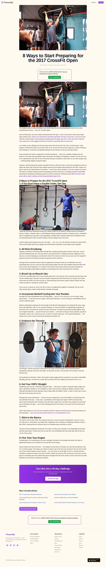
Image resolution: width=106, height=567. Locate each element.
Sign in (101, 2)
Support (81, 538)
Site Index (57, 551)
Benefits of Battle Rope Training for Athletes (66, 497)
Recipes (57, 538)
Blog (56, 543)
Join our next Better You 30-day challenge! (66, 518)
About (80, 536)
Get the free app (53, 478)
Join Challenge (55, 77)
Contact (81, 547)
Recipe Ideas (58, 549)
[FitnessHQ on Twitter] (14, 545)
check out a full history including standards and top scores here (53, 137)
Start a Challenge (34, 541)
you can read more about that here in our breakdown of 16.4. (50, 413)
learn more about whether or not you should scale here (68, 169)
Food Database (58, 541)
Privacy (80, 541)
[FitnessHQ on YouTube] (17, 545)
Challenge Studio (34, 538)
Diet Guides (57, 547)
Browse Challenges (35, 536)
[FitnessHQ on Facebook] (7, 545)
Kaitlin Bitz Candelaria (48, 65)
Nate (80, 264)
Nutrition (93, 2)
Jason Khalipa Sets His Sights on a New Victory (32, 502)
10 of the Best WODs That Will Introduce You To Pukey (69, 502)
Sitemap (81, 545)
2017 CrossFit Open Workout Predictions (30, 494)
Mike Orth (75, 174)
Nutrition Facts (58, 536)
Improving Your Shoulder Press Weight (65, 494)
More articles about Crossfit (28, 508)
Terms (80, 543)
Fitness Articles (58, 545)
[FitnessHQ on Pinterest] (10, 545)
